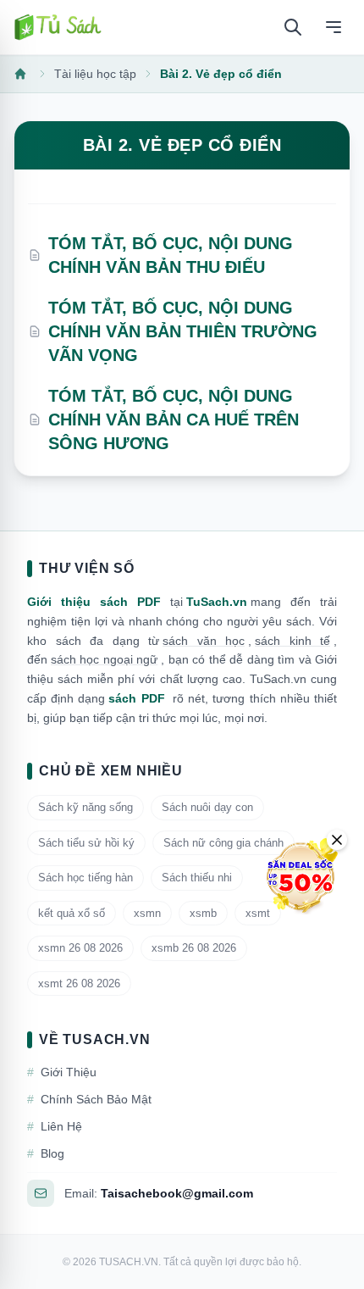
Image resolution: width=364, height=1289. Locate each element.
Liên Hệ (54, 1126)
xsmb (203, 913)
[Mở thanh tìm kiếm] (293, 27)
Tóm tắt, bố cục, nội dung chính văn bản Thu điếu (170, 255)
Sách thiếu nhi (197, 877)
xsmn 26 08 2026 (80, 948)
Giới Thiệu (62, 1072)
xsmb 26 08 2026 (194, 948)
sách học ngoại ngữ (104, 659)
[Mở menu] (333, 27)
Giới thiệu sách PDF (94, 601)
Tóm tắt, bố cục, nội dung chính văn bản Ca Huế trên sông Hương (173, 419)
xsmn (147, 913)
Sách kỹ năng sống (85, 807)
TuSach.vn (216, 601)
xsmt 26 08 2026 (79, 983)
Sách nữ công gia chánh (223, 842)
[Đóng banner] (337, 840)
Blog (45, 1153)
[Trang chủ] (58, 27)
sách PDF (136, 698)
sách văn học (204, 640)
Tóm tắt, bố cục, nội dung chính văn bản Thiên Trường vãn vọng (182, 331)
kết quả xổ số (71, 913)
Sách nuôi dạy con (207, 807)
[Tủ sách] (22, 74)
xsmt (257, 913)
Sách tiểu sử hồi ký (86, 842)
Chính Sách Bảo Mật (89, 1099)
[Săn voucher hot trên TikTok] (300, 876)
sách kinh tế (292, 640)
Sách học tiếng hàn (85, 877)
